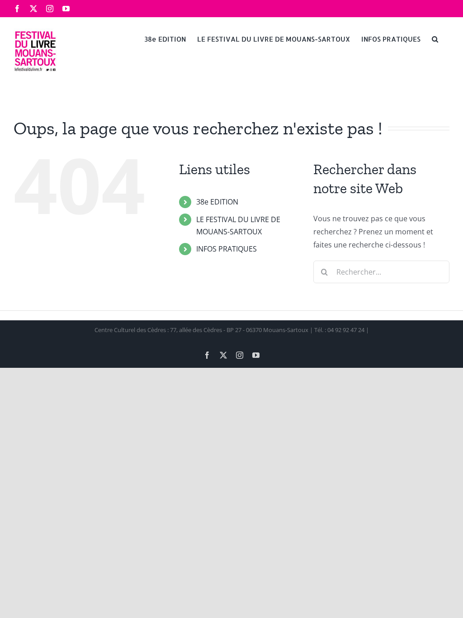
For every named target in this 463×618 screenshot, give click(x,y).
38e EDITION (217, 202)
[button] (435, 38)
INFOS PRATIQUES (226, 249)
